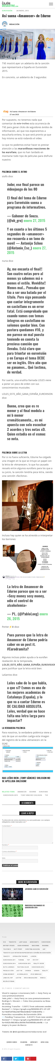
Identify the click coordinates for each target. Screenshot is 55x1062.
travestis (12, 942)
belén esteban (8, 981)
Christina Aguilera (32, 949)
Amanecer (21, 792)
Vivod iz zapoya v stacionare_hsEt (18, 993)
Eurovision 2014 (9, 963)
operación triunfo (20, 956)
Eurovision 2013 (24, 963)
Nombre (5, 845)
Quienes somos (12, 1042)
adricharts (34, 942)
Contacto (28, 1045)
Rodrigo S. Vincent (11, 1001)
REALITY (45, 971)
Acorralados (22, 974)
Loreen (33, 956)
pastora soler (23, 967)
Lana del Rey (8, 978)
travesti (6, 956)
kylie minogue (36, 974)
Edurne (32, 792)
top (28, 960)
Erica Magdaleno (30, 978)
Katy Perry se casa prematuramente (32, 998)
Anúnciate (34, 1042)
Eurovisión (7, 11)
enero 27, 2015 (34, 220)
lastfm (18, 978)
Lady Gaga (23, 942)
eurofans (43, 792)
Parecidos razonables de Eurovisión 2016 (35, 906)
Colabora (23, 1042)
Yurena (21, 960)
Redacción (14, 24)
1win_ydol (6, 998)
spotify (35, 960)
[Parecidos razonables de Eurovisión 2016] (12, 916)
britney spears (9, 946)
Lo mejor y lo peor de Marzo (25, 1023)
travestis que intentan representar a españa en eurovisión (27, 953)
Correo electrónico (9, 851)
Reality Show (39, 963)
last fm (19, 971)
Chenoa (28, 971)
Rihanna (45, 946)
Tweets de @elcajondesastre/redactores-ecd (24, 1031)
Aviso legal (45, 1042)
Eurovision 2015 (10, 795)
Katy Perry (18, 949)
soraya (36, 971)
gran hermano (23, 946)
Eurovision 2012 (38, 967)
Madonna (35, 946)
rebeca (43, 978)
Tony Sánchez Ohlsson (31, 795)
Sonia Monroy (8, 974)
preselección (8, 971)
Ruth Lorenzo (8, 967)
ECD (4, 942)
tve (46, 795)
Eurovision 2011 (9, 960)
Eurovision (46, 942)
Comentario (7, 826)
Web (3, 858)
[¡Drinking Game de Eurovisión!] (12, 899)
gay (44, 949)
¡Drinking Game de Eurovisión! (36, 889)
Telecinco (7, 949)
